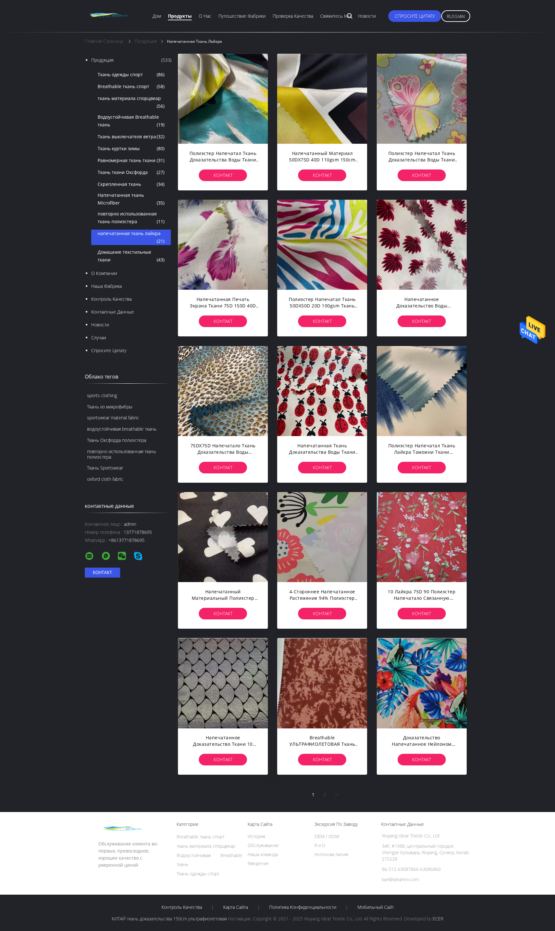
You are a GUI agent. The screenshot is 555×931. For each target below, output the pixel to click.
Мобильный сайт (375, 907)
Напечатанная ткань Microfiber (131, 199)
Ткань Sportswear (105, 468)
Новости (367, 16)
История (256, 836)
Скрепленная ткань (131, 184)
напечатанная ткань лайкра (131, 237)
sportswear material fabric (113, 418)
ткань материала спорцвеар (131, 102)
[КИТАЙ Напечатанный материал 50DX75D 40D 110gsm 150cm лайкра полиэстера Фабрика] (322, 99)
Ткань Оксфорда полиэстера (116, 440)
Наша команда (263, 854)
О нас (205, 16)
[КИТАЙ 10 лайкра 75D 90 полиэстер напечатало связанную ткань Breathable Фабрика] (422, 537)
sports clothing (102, 395)
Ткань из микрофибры (109, 407)
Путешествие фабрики (242, 16)
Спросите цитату (415, 16)
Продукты (180, 16)
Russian (456, 16)
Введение (258, 863)
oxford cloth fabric (105, 479)
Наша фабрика (106, 286)
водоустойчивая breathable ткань (121, 429)
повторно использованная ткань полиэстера (131, 217)
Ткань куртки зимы (131, 148)
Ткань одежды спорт (131, 74)
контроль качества (111, 299)
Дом (157, 16)
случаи (98, 337)
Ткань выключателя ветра (131, 136)
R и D (319, 845)
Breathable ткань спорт (131, 86)
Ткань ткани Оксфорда (131, 172)
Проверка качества (293, 16)
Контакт (223, 175)
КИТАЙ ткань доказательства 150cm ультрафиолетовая (169, 919)
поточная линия (331, 854)
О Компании (104, 273)
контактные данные (112, 312)
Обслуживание (263, 845)
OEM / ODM (326, 836)
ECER (438, 919)
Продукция (131, 60)
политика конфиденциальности (302, 907)
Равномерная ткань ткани (131, 160)
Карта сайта (235, 907)
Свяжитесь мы (335, 16)
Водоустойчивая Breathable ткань (131, 121)
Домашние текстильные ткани (131, 256)
